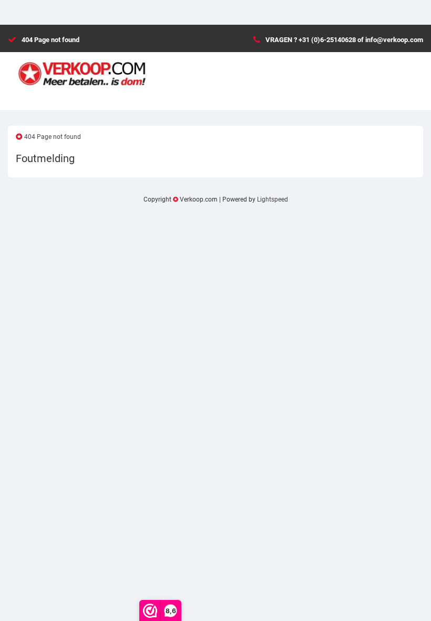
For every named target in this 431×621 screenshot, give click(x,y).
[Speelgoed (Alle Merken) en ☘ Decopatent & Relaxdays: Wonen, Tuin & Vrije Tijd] (81, 69)
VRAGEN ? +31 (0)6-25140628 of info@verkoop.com (344, 40)
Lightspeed (272, 199)
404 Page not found (50, 40)
